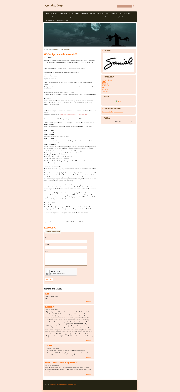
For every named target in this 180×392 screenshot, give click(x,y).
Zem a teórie (104, 17)
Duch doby (100, 13)
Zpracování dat (72, 384)
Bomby (71, 13)
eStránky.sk (53, 384)
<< (105, 121)
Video (96, 17)
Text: (46, 251)
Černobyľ (92, 13)
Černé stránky (53, 5)
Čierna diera (105, 85)
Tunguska (90, 17)
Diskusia (111, 17)
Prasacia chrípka (50, 17)
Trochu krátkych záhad (79, 17)
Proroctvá (59, 17)
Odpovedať (88, 301)
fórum (107, 13)
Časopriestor (84, 13)
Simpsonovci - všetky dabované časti (112, 112)
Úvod (47, 13)
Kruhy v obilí (114, 13)
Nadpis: (47, 244)
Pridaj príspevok (50, 20)
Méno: (47, 238)
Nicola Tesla (127, 13)
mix (120, 13)
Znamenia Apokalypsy (62, 20)
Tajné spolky (67, 17)
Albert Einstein (63, 13)
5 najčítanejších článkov (122, 17)
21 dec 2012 (54, 13)
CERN (77, 13)
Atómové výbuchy (107, 80)
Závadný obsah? (62, 384)
